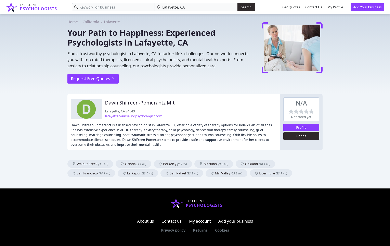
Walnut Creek (92, 164)
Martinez (215, 164)
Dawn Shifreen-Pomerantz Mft (140, 102)
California (91, 21)
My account (200, 221)
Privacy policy (173, 230)
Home (72, 21)
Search (246, 7)
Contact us (171, 221)
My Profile (335, 7)
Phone (301, 136)
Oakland (257, 164)
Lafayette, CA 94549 (120, 111)
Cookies (222, 230)
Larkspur (139, 173)
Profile (301, 127)
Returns (200, 230)
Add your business (235, 221)
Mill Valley (228, 173)
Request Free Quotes (91, 78)
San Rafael (183, 173)
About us (145, 221)
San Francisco (93, 173)
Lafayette (112, 21)
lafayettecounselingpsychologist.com (133, 116)
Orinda (135, 164)
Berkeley (174, 164)
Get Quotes (291, 7)
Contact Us (313, 7)
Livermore (272, 173)
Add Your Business (367, 7)
